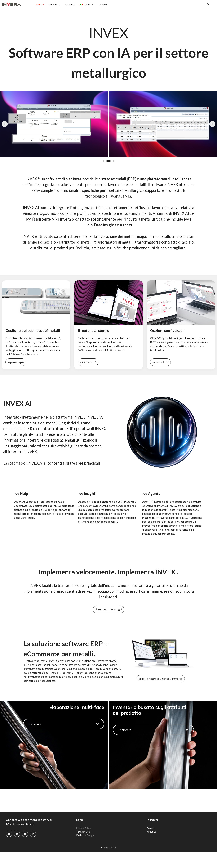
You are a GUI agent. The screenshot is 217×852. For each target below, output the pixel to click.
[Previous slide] (5, 124)
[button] (208, 4)
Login (104, 4)
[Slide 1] (103, 161)
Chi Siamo (53, 4)
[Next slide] (212, 124)
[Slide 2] (107, 161)
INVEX (38, 4)
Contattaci (70, 4)
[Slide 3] (112, 161)
